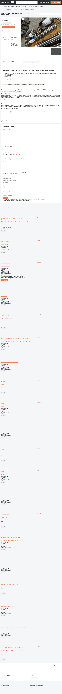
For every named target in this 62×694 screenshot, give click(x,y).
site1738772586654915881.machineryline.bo (11, 144)
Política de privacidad (20, 670)
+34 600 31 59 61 (16, 154)
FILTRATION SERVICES (6, 496)
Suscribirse (4, 280)
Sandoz (2, 406)
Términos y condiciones (20, 668)
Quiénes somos (5, 668)
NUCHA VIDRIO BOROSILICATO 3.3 (9, 362)
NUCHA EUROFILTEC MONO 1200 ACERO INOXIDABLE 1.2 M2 (15, 341)
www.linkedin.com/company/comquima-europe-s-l (12, 158)
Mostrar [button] (11, 154)
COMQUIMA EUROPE (7, 129)
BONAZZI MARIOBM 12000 (7, 318)
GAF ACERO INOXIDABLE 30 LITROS (9, 429)
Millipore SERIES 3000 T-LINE (8, 606)
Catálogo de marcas (20, 677)
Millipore (12, 30)
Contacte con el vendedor (9, 26)
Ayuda (3, 670)
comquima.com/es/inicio (7, 157)
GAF (2, 452)
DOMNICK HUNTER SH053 (7, 563)
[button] (36, 14)
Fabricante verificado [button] (7, 139)
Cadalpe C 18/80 (4, 517)
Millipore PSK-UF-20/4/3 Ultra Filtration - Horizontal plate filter (15, 221)
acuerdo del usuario (40, 199)
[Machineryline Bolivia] (5, 2)
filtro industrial (14, 37)
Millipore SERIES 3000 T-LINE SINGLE (10, 584)
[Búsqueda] (17, 2)
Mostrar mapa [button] (23, 172)
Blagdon (2, 384)
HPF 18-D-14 (4, 296)
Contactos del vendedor (6, 673)
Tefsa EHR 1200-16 (5, 266)
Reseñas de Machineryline (21, 675)
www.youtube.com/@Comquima (9, 159)
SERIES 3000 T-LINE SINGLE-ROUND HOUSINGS (12, 650)
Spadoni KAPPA (4, 244)
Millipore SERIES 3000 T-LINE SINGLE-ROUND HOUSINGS (14, 627)
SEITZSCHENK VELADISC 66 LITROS (9, 540)
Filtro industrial (4, 474)
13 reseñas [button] (5, 143)
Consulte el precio (7, 22)
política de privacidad (28, 199)
